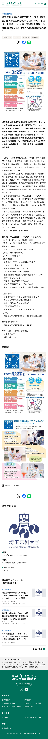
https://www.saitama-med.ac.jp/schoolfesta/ (23, 315)
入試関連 (26, 37)
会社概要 (5, 717)
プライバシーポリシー (32, 717)
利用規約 (27, 700)
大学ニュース (7, 37)
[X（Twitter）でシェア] (19, 42)
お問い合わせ (7, 728)
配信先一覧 (28, 706)
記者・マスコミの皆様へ (33, 703)
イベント (17, 37)
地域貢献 (35, 37)
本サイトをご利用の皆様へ (11, 706)
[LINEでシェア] (29, 42)
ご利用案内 (6, 700)
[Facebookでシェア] (24, 42)
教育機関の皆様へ (8, 703)
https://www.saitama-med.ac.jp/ (18, 324)
